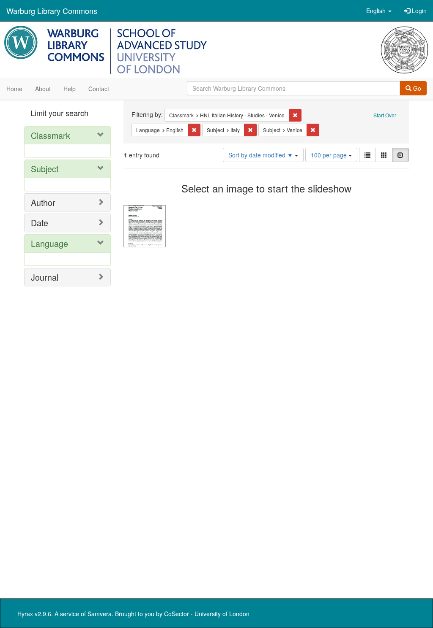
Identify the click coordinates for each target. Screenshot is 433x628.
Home (14, 88)
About (43, 88)
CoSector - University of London (206, 613)
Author (43, 202)
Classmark (50, 135)
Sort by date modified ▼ (261, 155)
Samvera (100, 613)
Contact (98, 88)
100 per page (329, 155)
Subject (44, 168)
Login (418, 10)
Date (39, 223)
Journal (44, 277)
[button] (379, 10)
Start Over (384, 115)
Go (416, 88)
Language (49, 243)
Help (69, 88)
